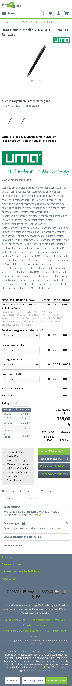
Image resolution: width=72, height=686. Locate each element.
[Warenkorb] (66, 13)
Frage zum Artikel (52, 466)
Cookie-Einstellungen (15, 619)
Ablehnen (12, 680)
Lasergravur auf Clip (13, 345)
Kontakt (27, 625)
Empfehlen (50, 491)
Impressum (36, 636)
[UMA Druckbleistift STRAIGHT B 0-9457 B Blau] (10, 120)
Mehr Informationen (41, 670)
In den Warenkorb (52, 451)
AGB (47, 630)
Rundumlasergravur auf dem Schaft (23, 330)
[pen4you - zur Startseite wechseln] (11, 5)
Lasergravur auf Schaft (15, 359)
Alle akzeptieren (33, 680)
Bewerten (29, 491)
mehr (37, 515)
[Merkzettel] (50, 13)
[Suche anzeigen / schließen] (42, 13)
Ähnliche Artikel (13, 545)
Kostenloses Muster (53, 474)
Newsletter (40, 625)
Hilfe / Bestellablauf (40, 619)
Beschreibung (12, 507)
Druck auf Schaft (11, 374)
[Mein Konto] (58, 13)
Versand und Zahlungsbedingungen (22, 630)
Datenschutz (59, 630)
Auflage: (7, 403)
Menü (12, 13)
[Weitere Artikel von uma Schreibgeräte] (61, 40)
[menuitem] (8, 13)
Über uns (60, 619)
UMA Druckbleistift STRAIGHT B (21, 106)
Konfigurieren (56, 680)
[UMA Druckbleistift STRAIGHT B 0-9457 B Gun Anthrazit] (23, 120)
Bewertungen (12, 523)
